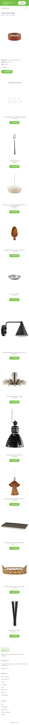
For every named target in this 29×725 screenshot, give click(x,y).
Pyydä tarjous (22, 3)
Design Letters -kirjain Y (14, 630)
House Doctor (17, 60)
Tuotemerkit (10, 60)
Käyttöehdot (4, 709)
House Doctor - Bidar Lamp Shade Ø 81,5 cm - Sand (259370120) (14, 205)
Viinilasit (3, 692)
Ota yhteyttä (4, 707)
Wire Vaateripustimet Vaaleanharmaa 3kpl (14, 117)
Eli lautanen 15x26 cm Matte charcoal (14, 542)
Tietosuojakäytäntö (6, 712)
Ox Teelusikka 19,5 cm (14, 161)
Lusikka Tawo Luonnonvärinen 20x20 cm (14, 250)
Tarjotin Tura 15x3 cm (14, 294)
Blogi (2, 704)
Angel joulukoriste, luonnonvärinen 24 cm (14, 498)
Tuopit (2, 687)
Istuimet (3, 682)
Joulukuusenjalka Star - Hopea (15, 396)
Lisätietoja (7, 71)
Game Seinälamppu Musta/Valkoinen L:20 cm (14, 352)
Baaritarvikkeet (5, 676)
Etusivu (2, 15)
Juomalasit (3, 684)
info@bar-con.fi (5, 668)
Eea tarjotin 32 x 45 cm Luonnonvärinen (14, 586)
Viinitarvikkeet (4, 695)
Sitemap (3, 714)
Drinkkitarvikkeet (5, 679)
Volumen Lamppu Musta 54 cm (15, 455)
